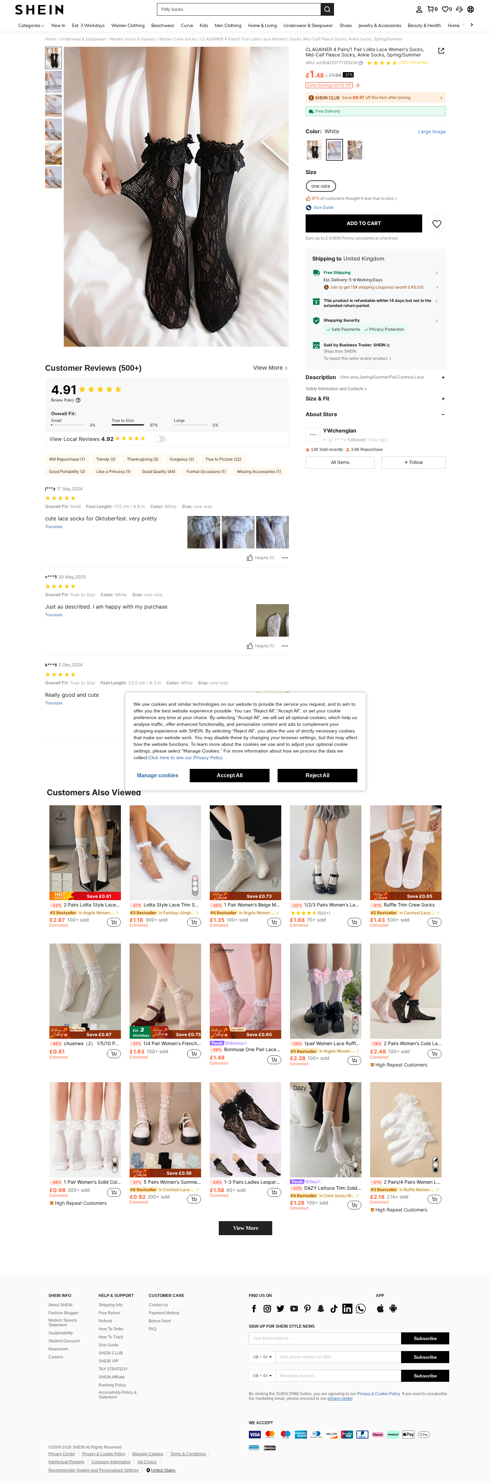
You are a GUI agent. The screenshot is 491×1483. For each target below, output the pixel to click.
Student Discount (63, 1341)
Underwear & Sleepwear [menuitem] (308, 25)
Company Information (111, 1462)
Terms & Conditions (188, 1454)
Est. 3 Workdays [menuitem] (88, 25)
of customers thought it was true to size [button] (352, 198)
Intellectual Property (66, 1462)
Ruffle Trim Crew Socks (403, 905)
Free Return (109, 1313)
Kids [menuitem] (204, 25)
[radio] (314, 150)
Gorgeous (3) (182, 459)
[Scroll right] (471, 25)
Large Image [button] (432, 132)
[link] (432, 9)
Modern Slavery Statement (62, 1322)
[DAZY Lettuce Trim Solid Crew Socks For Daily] (325, 1129)
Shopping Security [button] (342, 320)
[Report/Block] (285, 558)
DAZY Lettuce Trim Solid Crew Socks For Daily (326, 1188)
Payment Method (164, 1313)
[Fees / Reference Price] (326, 75)
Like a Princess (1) (114, 471)
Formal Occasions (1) (206, 471)
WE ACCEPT (261, 1423)
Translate (53, 526)
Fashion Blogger (63, 1313)
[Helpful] (250, 558)
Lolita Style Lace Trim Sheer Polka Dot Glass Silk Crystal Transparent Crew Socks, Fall (166, 905)
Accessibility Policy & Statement (118, 1394)
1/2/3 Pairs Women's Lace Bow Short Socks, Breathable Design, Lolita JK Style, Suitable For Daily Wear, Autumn (326, 905)
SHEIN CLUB (111, 1353)
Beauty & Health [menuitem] (424, 25)
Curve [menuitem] (187, 25)
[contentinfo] (349, 1435)
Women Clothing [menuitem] (128, 25)
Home (50, 39)
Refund (105, 1321)
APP (380, 1296)
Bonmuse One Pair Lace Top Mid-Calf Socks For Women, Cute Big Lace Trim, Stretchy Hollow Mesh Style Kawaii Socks (246, 1049)
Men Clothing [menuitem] (228, 25)
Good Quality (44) (158, 471)
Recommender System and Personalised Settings (93, 1470)
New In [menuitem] (58, 25)
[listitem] (85, 869)
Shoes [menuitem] (346, 25)
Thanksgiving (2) (142, 459)
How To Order (111, 1329)
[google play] (393, 1311)
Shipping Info (111, 1305)
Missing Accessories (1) (259, 471)
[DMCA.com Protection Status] (270, 1447)
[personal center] (419, 9)
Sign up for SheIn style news (282, 1326)
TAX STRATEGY (113, 1369)
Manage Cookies (147, 1454)
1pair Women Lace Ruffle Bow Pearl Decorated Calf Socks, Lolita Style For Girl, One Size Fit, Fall (326, 1043)
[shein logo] (39, 9)
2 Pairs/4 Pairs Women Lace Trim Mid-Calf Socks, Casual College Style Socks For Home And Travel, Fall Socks (406, 1182)
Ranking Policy (112, 1385)
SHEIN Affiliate (112, 1377)
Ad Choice (147, 1462)
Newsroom (58, 1349)
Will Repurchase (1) (67, 459)
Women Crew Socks (177, 39)
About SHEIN (60, 1305)
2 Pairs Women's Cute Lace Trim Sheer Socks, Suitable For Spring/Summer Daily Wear (406, 1043)
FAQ (152, 1329)
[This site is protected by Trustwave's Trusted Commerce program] (254, 1447)
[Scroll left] (463, 25)
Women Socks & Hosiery (132, 39)
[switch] (160, 439)
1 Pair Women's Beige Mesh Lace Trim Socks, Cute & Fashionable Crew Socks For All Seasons (246, 905)
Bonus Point (160, 1321)
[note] (85, 896)
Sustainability (60, 1333)
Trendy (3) (106, 459)
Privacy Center (61, 1454)
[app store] (380, 1311)
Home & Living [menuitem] (262, 25)
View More (245, 1228)
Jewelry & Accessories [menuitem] (379, 25)
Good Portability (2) (67, 471)
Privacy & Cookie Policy (378, 1393)
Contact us (158, 1305)
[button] (459, 9)
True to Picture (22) (223, 459)
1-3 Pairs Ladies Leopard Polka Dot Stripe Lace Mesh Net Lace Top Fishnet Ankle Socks (246, 1182)
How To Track (111, 1337)
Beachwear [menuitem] (162, 25)
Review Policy (62, 400)
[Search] (327, 9)
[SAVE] (437, 224)
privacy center (339, 1398)
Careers (55, 1357)
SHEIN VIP (108, 1361)
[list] (309, 1309)
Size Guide (109, 1345)
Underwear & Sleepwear (83, 39)
